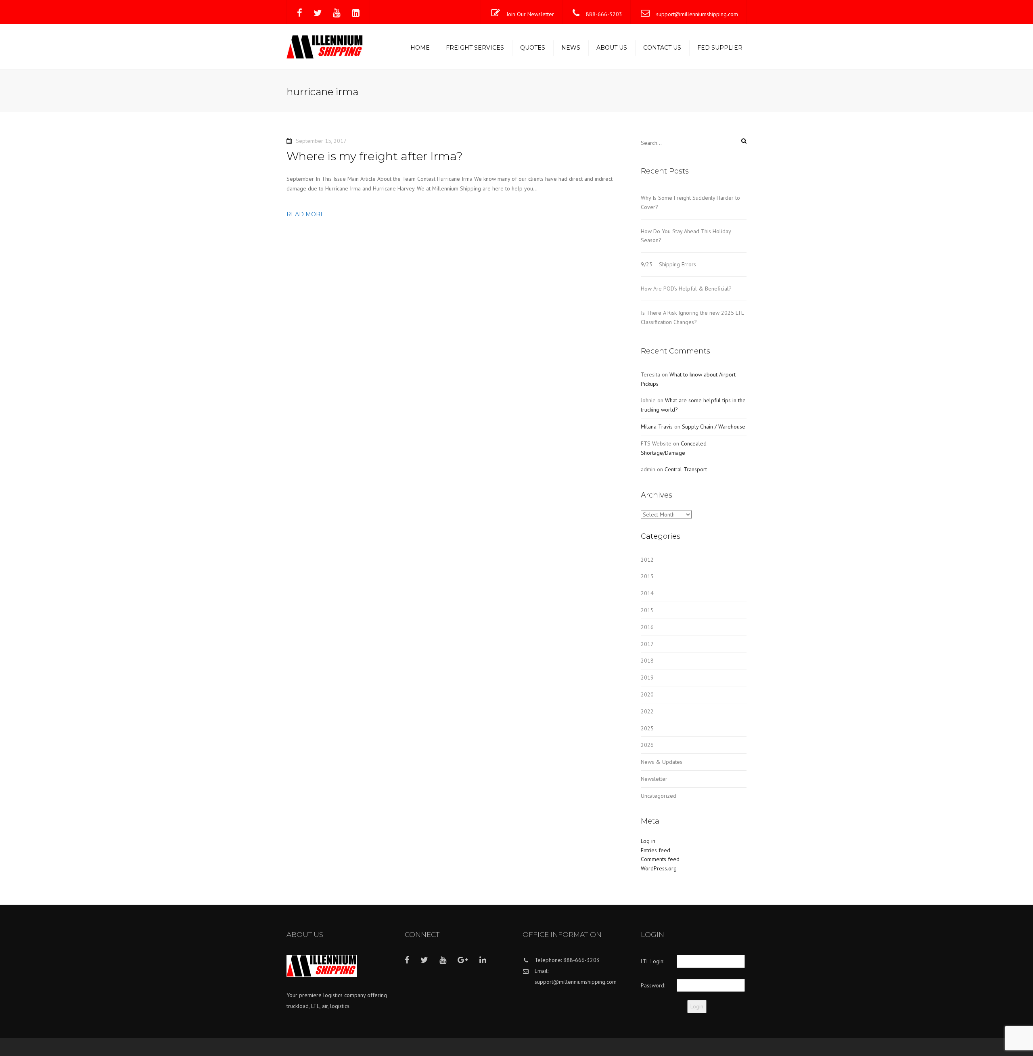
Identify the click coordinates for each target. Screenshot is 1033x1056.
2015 (647, 610)
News (570, 47)
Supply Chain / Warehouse (713, 426)
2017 (647, 644)
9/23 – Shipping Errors (668, 264)
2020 (647, 694)
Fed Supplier (719, 47)
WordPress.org (659, 868)
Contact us (662, 47)
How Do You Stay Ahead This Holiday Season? (686, 236)
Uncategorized (658, 795)
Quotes (532, 47)
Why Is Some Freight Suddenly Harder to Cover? (690, 202)
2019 (647, 677)
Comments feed (660, 859)
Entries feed (655, 850)
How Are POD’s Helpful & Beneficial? (686, 288)
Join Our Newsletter (530, 14)
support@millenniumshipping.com (697, 14)
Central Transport (686, 469)
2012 (647, 559)
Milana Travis (657, 426)
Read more (305, 214)
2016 (647, 627)
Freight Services (475, 47)
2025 (647, 728)
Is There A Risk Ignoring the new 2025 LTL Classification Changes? (692, 317)
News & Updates (661, 761)
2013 (647, 576)
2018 (647, 660)
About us (611, 47)
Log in (648, 841)
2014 (647, 593)
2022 (647, 711)
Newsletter (654, 778)
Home (420, 47)
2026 (647, 745)
